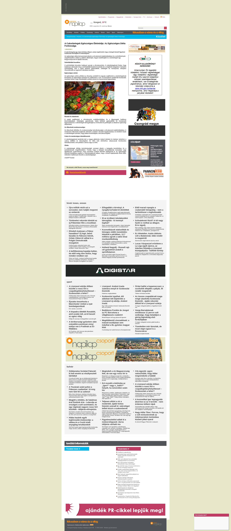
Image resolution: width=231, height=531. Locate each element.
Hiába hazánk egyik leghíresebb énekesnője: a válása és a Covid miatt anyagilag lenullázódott (81, 421)
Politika (83, 32)
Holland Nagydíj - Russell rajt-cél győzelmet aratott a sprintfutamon (116, 249)
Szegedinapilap (71, 36)
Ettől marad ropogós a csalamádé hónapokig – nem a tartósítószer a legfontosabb (149, 209)
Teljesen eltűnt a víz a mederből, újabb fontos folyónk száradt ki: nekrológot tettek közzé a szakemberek (116, 405)
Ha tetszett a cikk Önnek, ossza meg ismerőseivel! (82, 167)
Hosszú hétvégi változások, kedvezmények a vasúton (125, 478)
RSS (163, 17)
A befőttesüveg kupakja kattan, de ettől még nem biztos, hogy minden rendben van (83, 253)
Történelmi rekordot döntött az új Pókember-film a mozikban (83, 221)
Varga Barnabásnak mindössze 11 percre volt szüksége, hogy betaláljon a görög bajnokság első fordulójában (148, 315)
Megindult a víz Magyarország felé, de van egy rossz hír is (116, 372)
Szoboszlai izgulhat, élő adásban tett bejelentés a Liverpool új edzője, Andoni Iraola (114, 300)
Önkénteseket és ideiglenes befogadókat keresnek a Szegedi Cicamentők (127, 489)
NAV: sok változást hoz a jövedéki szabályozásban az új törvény (127, 459)
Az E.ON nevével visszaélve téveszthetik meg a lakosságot (126, 463)
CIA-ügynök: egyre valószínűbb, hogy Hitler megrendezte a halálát (146, 373)
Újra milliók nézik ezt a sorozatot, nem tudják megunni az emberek (83, 209)
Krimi (108, 32)
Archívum (149, 17)
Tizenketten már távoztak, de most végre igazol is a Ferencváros (148, 328)
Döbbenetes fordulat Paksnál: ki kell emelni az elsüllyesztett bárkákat (82, 373)
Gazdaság (90, 32)
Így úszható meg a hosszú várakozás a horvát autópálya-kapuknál (129, 466)
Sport (113, 32)
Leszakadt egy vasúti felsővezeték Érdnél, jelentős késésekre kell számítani (127, 455)
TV (144, 17)
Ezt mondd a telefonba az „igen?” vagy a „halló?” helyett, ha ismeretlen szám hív (114, 386)
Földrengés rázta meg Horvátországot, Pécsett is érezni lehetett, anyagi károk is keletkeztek (157, 151)
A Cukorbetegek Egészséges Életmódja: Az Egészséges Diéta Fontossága (103, 36)
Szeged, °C (100, 22)
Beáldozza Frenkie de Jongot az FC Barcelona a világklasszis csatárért (115, 312)
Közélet (76, 32)
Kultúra (97, 32)
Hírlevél (157, 17)
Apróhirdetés (102, 17)
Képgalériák (119, 17)
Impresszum (70, 525)
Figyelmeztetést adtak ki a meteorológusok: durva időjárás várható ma (114, 421)
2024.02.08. (68, 49)
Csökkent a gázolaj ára (124, 452)
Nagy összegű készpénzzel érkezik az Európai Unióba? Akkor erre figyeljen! (128, 485)
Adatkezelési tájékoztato (82, 525)
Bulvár (103, 32)
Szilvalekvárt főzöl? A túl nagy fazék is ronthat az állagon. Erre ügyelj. (149, 222)
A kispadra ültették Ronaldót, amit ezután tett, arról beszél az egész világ (82, 314)
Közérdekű (128, 17)
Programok (111, 17)
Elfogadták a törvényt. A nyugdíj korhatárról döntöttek (115, 208)
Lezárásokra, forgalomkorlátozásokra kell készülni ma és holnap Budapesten (129, 496)
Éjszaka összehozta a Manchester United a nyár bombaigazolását (81, 303)
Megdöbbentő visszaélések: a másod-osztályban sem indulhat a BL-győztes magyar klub (116, 323)
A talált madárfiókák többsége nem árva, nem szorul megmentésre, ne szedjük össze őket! (128, 471)
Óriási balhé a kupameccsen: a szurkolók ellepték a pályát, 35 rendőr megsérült (149, 288)
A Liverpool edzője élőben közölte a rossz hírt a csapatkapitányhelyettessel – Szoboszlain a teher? (82, 289)
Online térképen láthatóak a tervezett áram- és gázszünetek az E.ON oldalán (129, 481)
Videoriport (120, 32)
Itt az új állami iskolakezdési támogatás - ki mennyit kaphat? (115, 220)
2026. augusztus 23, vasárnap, (101, 26)
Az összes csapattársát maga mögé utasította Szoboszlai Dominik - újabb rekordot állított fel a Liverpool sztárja (148, 300)
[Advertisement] (102, 467)
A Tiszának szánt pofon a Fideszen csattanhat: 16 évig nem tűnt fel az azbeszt (82, 389)
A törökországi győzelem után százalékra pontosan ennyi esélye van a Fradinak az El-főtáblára (83, 325)
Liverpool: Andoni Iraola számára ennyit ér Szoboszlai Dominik (115, 288)
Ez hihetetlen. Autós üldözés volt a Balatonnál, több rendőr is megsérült (149, 235)
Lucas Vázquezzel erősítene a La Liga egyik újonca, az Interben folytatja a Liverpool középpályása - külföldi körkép (149, 247)
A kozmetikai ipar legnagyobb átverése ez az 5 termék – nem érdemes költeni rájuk (149, 401)
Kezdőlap (69, 32)
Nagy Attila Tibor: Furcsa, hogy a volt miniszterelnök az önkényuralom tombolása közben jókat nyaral (149, 416)
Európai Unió (137, 17)
